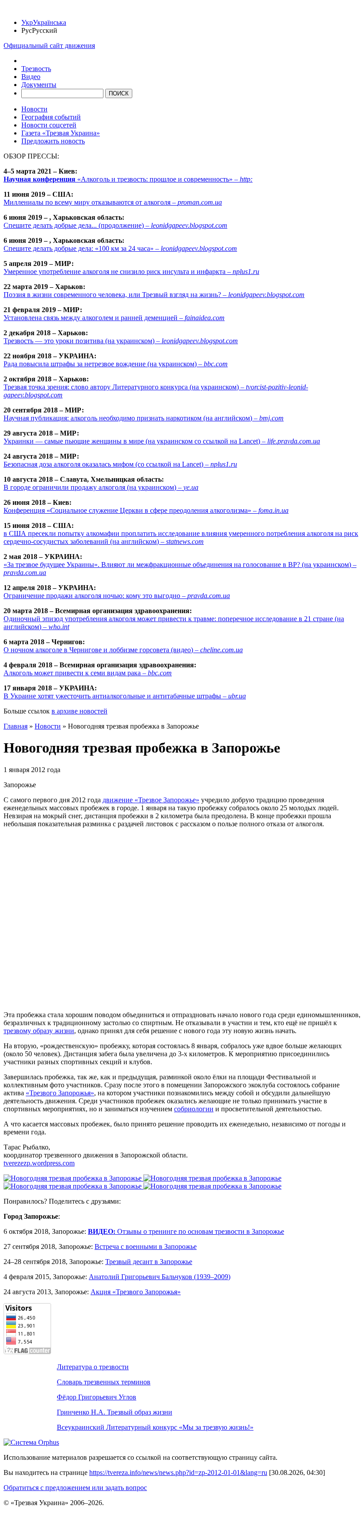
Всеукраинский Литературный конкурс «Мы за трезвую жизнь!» (155, 1427)
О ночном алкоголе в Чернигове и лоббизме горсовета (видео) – (123, 650)
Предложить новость (53, 141)
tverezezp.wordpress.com (39, 1163)
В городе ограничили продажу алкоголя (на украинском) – (101, 487)
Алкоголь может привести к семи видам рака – (88, 673)
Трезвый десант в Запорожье (148, 1261)
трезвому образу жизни (39, 1030)
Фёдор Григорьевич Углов (96, 1397)
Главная (16, 726)
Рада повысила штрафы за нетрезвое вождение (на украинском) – (116, 364)
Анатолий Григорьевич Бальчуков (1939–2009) (159, 1276)
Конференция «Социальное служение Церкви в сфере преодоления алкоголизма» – (146, 510)
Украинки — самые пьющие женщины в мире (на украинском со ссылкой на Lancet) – (162, 441)
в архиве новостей (79, 711)
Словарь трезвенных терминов (103, 1382)
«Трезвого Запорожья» (60, 1093)
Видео (30, 76)
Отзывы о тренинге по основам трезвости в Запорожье (186, 1231)
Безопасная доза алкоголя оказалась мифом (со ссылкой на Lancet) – (120, 464)
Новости (34, 109)
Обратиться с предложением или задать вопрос (75, 1487)
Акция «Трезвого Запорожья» (136, 1292)
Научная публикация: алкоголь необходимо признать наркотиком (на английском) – (144, 418)
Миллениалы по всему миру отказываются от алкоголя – (113, 202)
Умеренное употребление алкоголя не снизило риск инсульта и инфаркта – (131, 271)
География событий (51, 117)
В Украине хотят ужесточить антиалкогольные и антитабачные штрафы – (125, 696)
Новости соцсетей (48, 125)
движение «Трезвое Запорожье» (151, 800)
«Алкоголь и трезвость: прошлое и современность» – (128, 179)
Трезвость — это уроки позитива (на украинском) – (121, 341)
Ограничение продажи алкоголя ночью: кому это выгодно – (117, 595)
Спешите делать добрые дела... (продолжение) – (115, 225)
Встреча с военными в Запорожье (146, 1246)
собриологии (194, 1109)
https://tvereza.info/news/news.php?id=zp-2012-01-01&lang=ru (178, 1472)
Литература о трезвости (93, 1367)
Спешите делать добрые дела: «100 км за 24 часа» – (120, 248)
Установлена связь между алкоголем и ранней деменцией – (114, 317)
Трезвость (36, 68)
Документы (38, 84)
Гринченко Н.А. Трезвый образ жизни (114, 1412)
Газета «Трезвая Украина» (60, 133)
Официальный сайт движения (49, 45)
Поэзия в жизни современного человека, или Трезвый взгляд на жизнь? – (154, 294)
